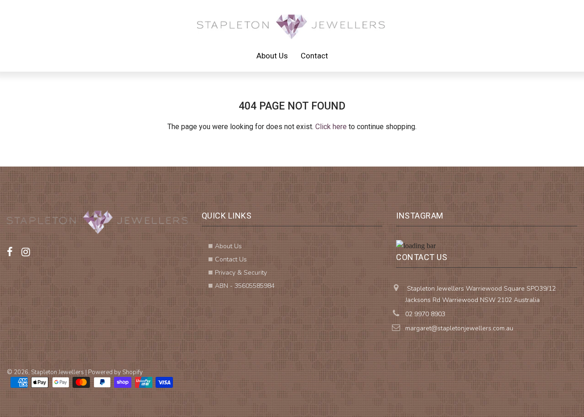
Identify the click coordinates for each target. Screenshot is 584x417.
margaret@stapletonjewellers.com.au (459, 328)
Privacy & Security (241, 272)
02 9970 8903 (425, 314)
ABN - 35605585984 (245, 285)
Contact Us (231, 259)
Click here (331, 126)
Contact (314, 55)
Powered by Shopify (115, 372)
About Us (272, 55)
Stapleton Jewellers (57, 372)
